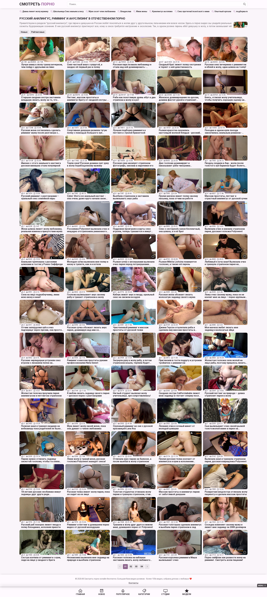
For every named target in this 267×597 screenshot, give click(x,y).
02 (131, 566)
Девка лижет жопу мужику (35, 11)
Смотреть (37, 4)
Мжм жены (141, 11)
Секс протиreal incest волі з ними (193, 11)
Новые (24, 32)
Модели (186, 594)
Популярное (123, 594)
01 (125, 566)
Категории (144, 594)
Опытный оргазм (222, 11)
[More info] (61, 59)
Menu (260, 585)
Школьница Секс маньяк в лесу (68, 11)
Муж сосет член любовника (102, 11)
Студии (165, 594)
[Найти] (244, 4)
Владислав (125, 11)
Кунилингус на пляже (162, 11)
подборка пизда (244, 11)
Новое (101, 594)
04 (142, 566)
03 (136, 566)
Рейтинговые (37, 32)
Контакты (133, 583)
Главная (80, 594)
